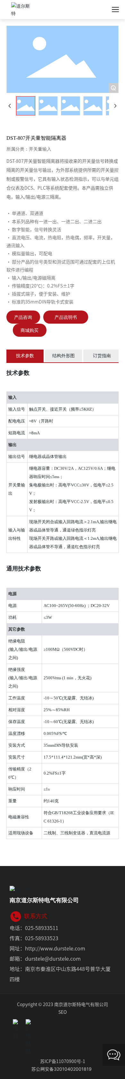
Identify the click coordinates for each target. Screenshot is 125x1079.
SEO (62, 1012)
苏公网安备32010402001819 (61, 1069)
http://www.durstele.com (55, 948)
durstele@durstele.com (53, 958)
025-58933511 (41, 928)
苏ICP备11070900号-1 (62, 1061)
